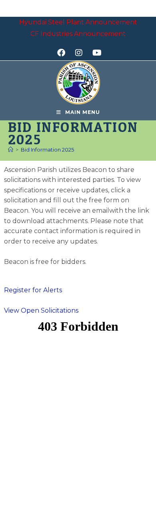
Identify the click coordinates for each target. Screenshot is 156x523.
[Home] (10, 149)
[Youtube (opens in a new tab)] (96, 53)
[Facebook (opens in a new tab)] (64, 53)
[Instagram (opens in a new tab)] (81, 53)
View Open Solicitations (41, 310)
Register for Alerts (33, 290)
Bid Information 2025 (47, 149)
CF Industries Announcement (78, 34)
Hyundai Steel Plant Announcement (78, 22)
